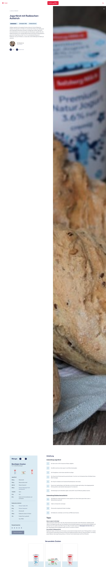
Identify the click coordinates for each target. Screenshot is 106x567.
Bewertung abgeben (18, 532)
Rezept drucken (21, 49)
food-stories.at (19, 44)
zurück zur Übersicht (14, 10)
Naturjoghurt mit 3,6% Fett (86, 525)
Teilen (13, 49)
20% (23, 505)
